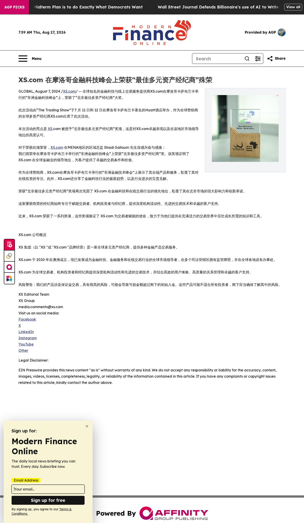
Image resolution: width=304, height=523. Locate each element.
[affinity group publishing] (9, 267)
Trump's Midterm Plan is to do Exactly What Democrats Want (79, 7)
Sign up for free (48, 500)
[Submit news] (9, 244)
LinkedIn (26, 332)
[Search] (247, 58)
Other (23, 350)
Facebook (27, 319)
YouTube (26, 344)
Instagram (27, 338)
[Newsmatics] (9, 278)
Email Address (26, 480)
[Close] (87, 426)
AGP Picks (14, 7)
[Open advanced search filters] (257, 58)
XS (50, 128)
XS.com (69, 91)
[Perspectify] (9, 256)
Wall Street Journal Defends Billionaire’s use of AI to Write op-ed (225, 7)
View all (293, 7)
